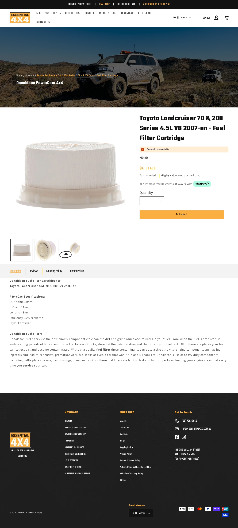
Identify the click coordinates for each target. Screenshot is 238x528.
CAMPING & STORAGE (73, 467)
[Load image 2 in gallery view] (46, 250)
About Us (123, 421)
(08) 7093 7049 (189, 420)
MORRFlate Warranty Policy (131, 473)
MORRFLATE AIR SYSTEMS (75, 428)
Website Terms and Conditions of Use (135, 467)
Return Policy (77, 271)
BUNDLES (68, 421)
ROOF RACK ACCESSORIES (75, 454)
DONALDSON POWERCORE (75, 434)
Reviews (33, 271)
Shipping (165, 176)
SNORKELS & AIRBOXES (74, 447)
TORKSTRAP (70, 441)
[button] (48, 13)
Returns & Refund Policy (130, 460)
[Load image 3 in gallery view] (70, 250)
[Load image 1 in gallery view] (22, 250)
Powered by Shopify (35, 512)
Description (15, 271)
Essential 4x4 (22, 512)
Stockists (124, 434)
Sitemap (123, 480)
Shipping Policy (54, 271)
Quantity (146, 192)
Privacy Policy (126, 454)
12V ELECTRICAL (71, 460)
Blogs (122, 441)
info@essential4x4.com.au (196, 428)
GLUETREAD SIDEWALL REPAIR (77, 473)
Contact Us (124, 428)
